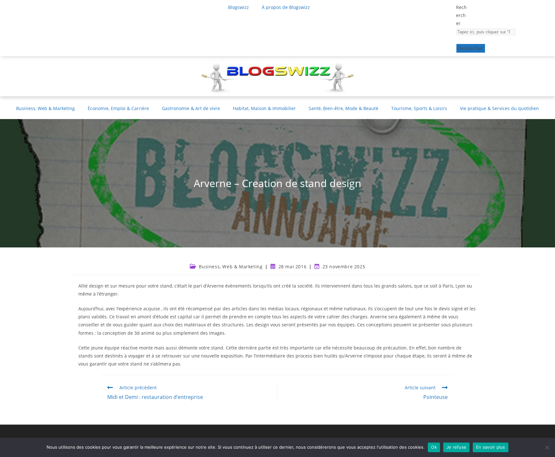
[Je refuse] (547, 447)
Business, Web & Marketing (45, 108)
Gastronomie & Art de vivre (191, 108)
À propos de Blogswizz (286, 7)
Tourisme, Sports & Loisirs (419, 108)
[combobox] (485, 32)
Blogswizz (238, 7)
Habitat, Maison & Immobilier (264, 108)
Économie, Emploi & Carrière (118, 108)
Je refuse (456, 447)
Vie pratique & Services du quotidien (499, 108)
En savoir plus (490, 447)
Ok (434, 447)
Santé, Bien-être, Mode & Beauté (343, 108)
